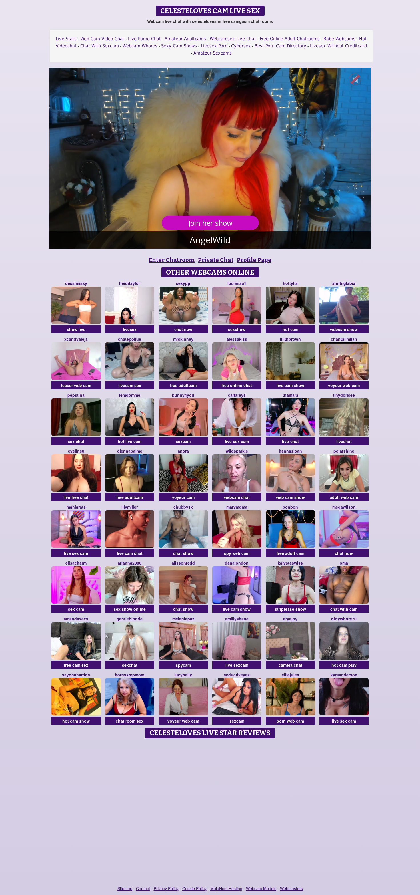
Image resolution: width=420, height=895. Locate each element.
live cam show (290, 385)
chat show (183, 553)
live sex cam (237, 441)
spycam (183, 665)
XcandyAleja (76, 339)
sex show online (130, 609)
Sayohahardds (76, 675)
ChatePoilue (129, 339)
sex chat (76, 441)
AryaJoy (290, 619)
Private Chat (215, 260)
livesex (130, 329)
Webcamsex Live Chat (233, 38)
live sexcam (236, 665)
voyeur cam (183, 497)
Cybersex (241, 46)
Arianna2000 (129, 563)
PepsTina (76, 395)
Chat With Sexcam (99, 46)
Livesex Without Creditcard (338, 46)
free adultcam (183, 385)
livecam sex (129, 385)
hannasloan (290, 451)
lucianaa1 (236, 283)
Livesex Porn (214, 46)
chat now (183, 329)
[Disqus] (210, 812)
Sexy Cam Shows (179, 46)
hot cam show (76, 721)
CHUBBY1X (183, 507)
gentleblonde (130, 619)
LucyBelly (183, 675)
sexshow (236, 329)
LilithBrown (290, 339)
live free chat (76, 497)
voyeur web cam (344, 385)
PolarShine (343, 451)
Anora (183, 451)
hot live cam (129, 441)
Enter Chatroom (172, 260)
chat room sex (129, 721)
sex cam (76, 609)
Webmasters (291, 888)
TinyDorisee (344, 395)
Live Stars (66, 38)
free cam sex (76, 665)
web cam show (290, 497)
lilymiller (129, 507)
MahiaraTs (76, 507)
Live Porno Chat (144, 38)
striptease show (290, 609)
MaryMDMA (236, 507)
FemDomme (129, 395)
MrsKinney (183, 339)
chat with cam (343, 609)
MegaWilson (344, 507)
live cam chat (130, 553)
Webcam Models (261, 888)
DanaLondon (237, 563)
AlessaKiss (237, 339)
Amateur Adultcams (185, 38)
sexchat (129, 665)
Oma (344, 563)
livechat (344, 441)
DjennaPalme (129, 451)
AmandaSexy (76, 619)
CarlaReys (237, 395)
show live (76, 329)
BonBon (290, 507)
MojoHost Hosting (226, 888)
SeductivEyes (237, 675)
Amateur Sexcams (212, 53)
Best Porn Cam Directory (280, 46)
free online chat (236, 385)
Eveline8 (76, 451)
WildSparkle (237, 451)
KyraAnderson (344, 675)
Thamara (290, 395)
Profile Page (254, 260)
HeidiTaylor (129, 283)
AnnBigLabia (343, 283)
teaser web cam (76, 385)
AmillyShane (237, 619)
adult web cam (344, 497)
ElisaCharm (76, 563)
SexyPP (183, 283)
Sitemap (124, 888)
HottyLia (290, 283)
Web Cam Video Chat (102, 38)
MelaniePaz (183, 619)
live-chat (290, 441)
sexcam (183, 441)
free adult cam (290, 553)
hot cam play (344, 665)
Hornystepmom (129, 675)
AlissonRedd (183, 563)
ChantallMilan (344, 339)
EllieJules (290, 675)
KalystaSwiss (290, 563)
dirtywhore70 (344, 619)
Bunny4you (183, 395)
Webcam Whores (140, 46)
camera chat (290, 665)
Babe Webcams (339, 38)
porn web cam (290, 721)
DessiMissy (76, 283)
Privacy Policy (166, 888)
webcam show (344, 329)
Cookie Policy (194, 888)
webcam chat (237, 497)
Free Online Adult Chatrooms (290, 38)
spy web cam (236, 553)
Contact (143, 888)
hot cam (290, 329)
